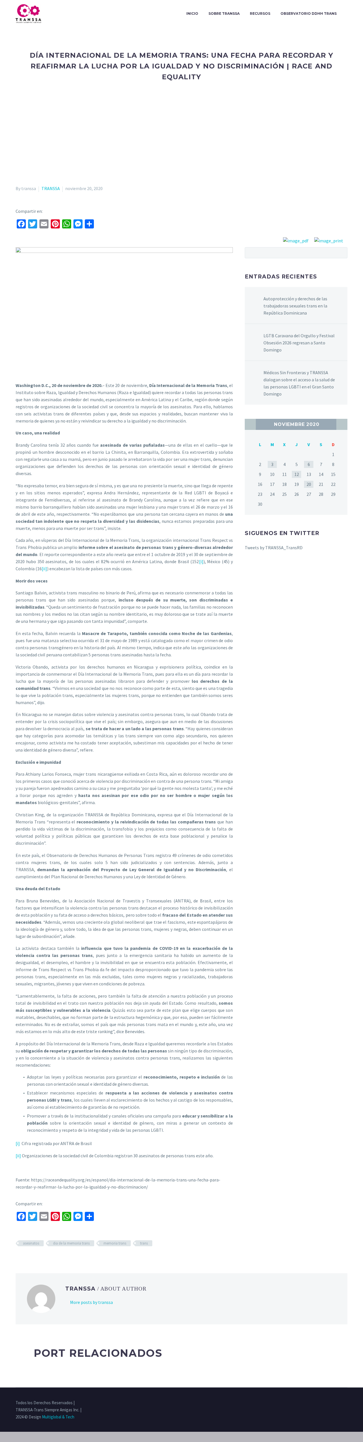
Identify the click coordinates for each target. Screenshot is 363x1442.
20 (309, 484)
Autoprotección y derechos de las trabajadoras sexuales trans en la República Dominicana (295, 306)
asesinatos (31, 1243)
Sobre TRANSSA (224, 13)
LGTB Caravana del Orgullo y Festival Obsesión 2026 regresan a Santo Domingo (299, 343)
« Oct (250, 424)
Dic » (341, 424)
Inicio (192, 13)
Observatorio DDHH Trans (308, 13)
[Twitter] (323, 1403)
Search (341, 252)
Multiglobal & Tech (58, 1417)
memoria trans (115, 1243)
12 (296, 474)
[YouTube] (345, 1403)
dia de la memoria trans (71, 1243)
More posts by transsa (91, 1302)
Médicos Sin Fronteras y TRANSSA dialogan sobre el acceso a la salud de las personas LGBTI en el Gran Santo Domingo (299, 383)
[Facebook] (316, 1403)
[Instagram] (331, 1403)
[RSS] (338, 1403)
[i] (201, 561)
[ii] (44, 568)
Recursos (260, 13)
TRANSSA (50, 188)
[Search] (347, 13)
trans (144, 1243)
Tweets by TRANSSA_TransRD (274, 547)
